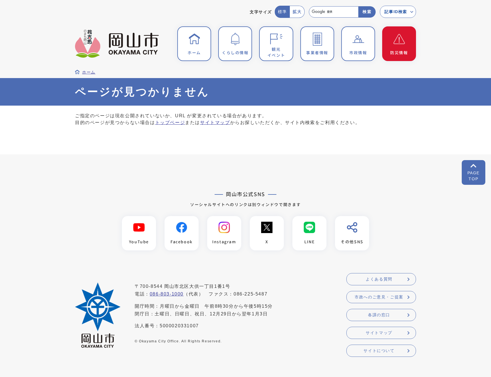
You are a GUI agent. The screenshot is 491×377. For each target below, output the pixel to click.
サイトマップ (215, 122)
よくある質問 (379, 279)
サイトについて (378, 350)
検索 (367, 11)
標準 (282, 11)
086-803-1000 (167, 294)
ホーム (88, 72)
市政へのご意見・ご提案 (379, 297)
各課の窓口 (379, 315)
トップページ (170, 122)
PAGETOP (473, 176)
